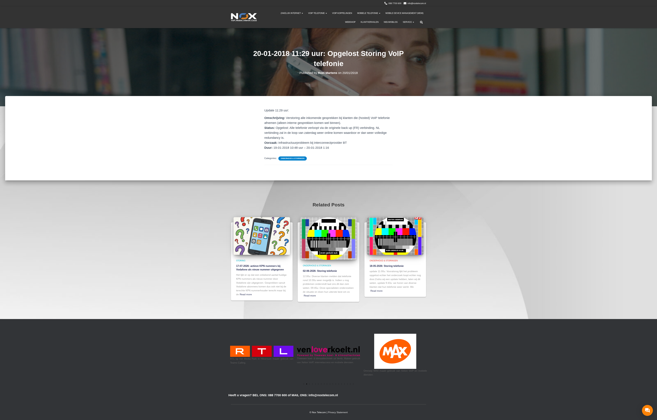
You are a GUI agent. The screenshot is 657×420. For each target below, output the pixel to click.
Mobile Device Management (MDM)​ (404, 13)
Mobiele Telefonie (368, 13)
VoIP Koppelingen (342, 13)
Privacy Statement (338, 412)
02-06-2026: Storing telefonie (320, 270)
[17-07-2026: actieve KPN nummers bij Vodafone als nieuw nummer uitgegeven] (262, 235)
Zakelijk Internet (291, 13)
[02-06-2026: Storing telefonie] (328, 238)
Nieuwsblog (391, 22)
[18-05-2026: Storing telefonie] (395, 235)
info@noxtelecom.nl (417, 3)
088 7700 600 (394, 3)
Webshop (350, 22)
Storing (240, 260)
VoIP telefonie (316, 13)
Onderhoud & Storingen (292, 158)
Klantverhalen (370, 22)
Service (407, 22)
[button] (302, 13)
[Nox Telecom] (243, 17)
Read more (246, 294)
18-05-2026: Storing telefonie (387, 265)
